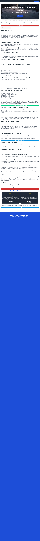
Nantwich (2, 187)
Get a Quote (20, 15)
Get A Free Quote (20, 207)
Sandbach (5, 187)
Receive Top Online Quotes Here (20, 188)
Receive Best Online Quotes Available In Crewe (20, 105)
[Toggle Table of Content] (9, 27)
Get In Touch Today (20, 25)
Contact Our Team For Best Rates (20, 140)
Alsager (9, 187)
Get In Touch (36, 1)
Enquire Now (20, 209)
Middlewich (11, 187)
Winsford (15, 187)
